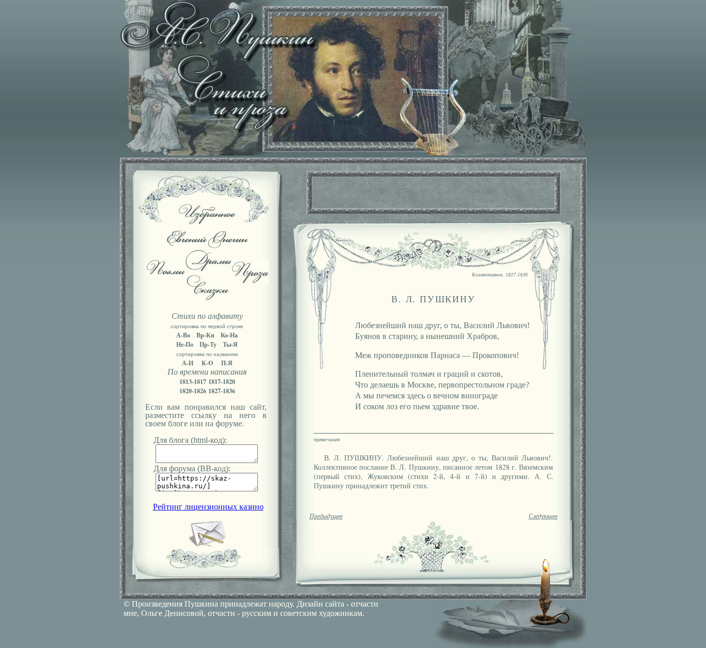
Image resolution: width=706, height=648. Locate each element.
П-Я (227, 363)
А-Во (183, 335)
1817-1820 (221, 381)
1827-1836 (221, 391)
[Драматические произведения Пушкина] (209, 268)
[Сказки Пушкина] (207, 297)
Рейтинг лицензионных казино (208, 506)
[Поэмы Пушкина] (165, 272)
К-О (207, 363)
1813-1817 (192, 381)
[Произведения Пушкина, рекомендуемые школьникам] (207, 221)
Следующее (543, 516)
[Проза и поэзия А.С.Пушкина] (353, 152)
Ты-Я (230, 344)
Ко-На (229, 335)
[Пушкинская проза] (250, 280)
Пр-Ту (208, 344)
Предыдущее (326, 516)
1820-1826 (192, 391)
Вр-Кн (205, 335)
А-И (187, 363)
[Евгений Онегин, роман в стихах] (207, 245)
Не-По (184, 344)
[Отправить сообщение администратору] (207, 544)
